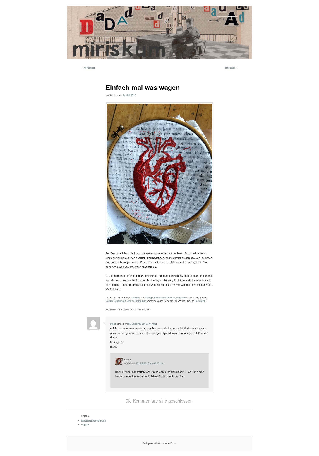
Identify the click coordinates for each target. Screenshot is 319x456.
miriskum (181, 297)
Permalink (200, 301)
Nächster (231, 67)
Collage (149, 297)
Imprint (85, 424)
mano (113, 323)
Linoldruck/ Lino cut (164, 297)
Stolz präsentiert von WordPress (160, 443)
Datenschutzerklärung (93, 420)
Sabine (135, 297)
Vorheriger (88, 67)
